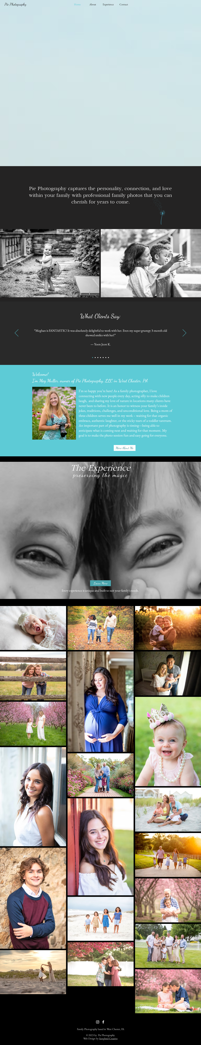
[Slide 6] (105, 357)
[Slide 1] (100, 357)
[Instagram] (97, 1022)
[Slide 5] (103, 357)
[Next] (184, 333)
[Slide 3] (95, 357)
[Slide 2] (92, 357)
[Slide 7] (108, 357)
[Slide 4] (97, 357)
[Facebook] (103, 1022)
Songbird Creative (108, 1038)
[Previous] (16, 333)
